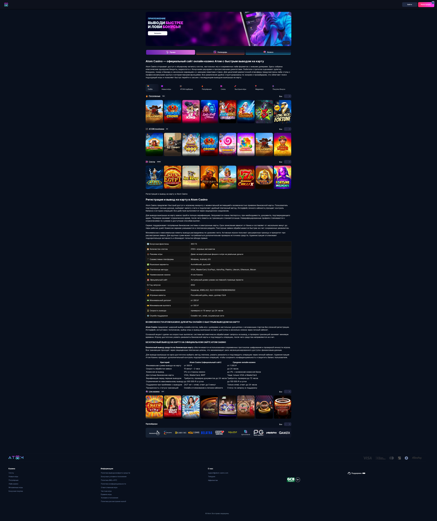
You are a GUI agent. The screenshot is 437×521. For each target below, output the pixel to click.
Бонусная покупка (16, 491)
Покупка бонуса (279, 89)
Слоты (223, 89)
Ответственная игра (109, 487)
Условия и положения (109, 498)
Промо (172, 52)
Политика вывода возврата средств (115, 473)
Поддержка (356, 473)
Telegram (211, 476)
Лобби (150, 89)
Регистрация (426, 4)
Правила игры (106, 494)
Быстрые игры (240, 89)
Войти (409, 4)
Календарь (222, 52)
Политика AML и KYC (109, 480)
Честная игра (106, 491)
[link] (154, 433)
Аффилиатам (213, 480)
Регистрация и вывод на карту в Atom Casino (167, 194)
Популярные (207, 89)
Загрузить (220, 32)
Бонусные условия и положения (113, 476)
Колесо (270, 52)
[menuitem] (16, 473)
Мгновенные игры (16, 487)
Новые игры (166, 89)
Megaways (259, 89)
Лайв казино (13, 484)
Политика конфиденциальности (113, 484)
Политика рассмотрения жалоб (113, 501)
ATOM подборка (186, 89)
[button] (284, 43)
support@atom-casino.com (218, 473)
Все (280, 96)
